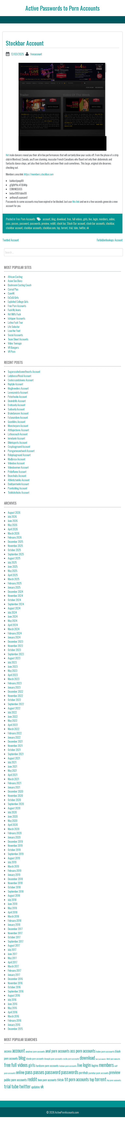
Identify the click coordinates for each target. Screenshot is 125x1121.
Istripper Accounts (16, 318)
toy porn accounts (114, 1080)
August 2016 (14, 995)
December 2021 (15, 741)
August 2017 (14, 945)
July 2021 (12, 762)
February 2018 (14, 921)
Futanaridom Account (18, 417)
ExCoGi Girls (13, 298)
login (95, 219)
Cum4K (11, 293)
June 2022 (13, 716)
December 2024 (15, 592)
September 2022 (16, 704)
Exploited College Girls (18, 302)
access (8, 1051)
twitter (82, 228)
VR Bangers (13, 347)
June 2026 (13, 521)
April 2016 (12, 1012)
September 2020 (16, 804)
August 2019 (14, 858)
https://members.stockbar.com (39, 174)
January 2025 (14, 587)
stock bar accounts (95, 223)
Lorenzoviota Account (18, 392)
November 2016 (15, 983)
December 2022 (15, 691)
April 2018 (12, 912)
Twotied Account (10, 240)
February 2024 (15, 633)
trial (71, 228)
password (24, 223)
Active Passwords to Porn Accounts (62, 8)
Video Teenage (15, 343)
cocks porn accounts (71, 1058)
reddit (53, 223)
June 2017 (12, 954)
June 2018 (12, 904)
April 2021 (12, 775)
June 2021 (12, 766)
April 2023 (13, 675)
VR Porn (11, 352)
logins (94, 1065)
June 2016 (12, 1004)
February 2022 (15, 733)
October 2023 (14, 650)
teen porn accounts (47, 1080)
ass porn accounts (83, 1050)
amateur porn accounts (35, 1051)
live (90, 219)
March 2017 (13, 966)
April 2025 (13, 575)
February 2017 (14, 970)
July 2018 (12, 900)
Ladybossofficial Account (19, 376)
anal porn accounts (57, 1051)
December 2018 (15, 879)
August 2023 (14, 658)
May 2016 (12, 1008)
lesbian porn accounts (67, 1065)
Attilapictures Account (18, 430)
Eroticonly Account (16, 405)
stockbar (110, 223)
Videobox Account (16, 463)
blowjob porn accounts (53, 1058)
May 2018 (12, 908)
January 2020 (14, 837)
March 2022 (13, 729)
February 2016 (14, 1020)
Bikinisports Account (17, 442)
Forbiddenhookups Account (110, 240)
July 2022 (12, 712)
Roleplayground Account (19, 455)
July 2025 (12, 562)
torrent (64, 228)
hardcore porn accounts (47, 1065)
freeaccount (36, 54)
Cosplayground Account (19, 447)
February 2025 (15, 583)
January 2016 (14, 1025)
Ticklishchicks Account (18, 492)
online (112, 219)
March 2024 (13, 629)
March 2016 (13, 1016)
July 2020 (12, 812)
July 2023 (12, 662)
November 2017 (15, 933)
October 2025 (14, 550)
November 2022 (15, 696)
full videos (77, 219)
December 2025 (15, 542)
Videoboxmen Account (18, 467)
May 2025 (12, 571)
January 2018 (14, 925)
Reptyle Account (15, 384)
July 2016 (12, 1000)
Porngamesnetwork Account (21, 451)
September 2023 (16, 654)
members (103, 219)
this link (75, 202)
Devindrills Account (17, 401)
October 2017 (14, 937)
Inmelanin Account (16, 438)
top (58, 228)
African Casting (15, 277)
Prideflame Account (17, 472)
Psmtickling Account (17, 488)
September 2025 (16, 554)
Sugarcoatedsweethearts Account (24, 372)
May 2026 (12, 525)
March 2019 (13, 866)
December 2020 (15, 791)
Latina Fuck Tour (15, 322)
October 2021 (14, 750)
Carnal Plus (13, 289)
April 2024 (13, 625)
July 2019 (12, 862)
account (46, 219)
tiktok (60, 1079)
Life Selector (14, 327)
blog (53, 219)
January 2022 (14, 737)
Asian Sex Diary (15, 281)
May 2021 (12, 770)
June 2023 (13, 667)
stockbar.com (49, 228)
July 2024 (12, 612)
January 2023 (14, 687)
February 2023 (15, 683)
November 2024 (15, 596)
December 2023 (15, 641)
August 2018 (14, 895)
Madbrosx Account (16, 459)
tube (76, 228)
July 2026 (12, 517)
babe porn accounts (105, 1051)
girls (85, 219)
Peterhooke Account (17, 397)
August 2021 (14, 758)
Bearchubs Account (17, 476)
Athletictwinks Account (18, 480)
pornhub (83, 1072)
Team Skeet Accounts (18, 339)
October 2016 (14, 987)
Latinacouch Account (18, 434)
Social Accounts (15, 335)
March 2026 (13, 533)
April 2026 (13, 529)
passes (15, 223)
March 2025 (13, 579)
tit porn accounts (76, 1079)
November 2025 (15, 546)
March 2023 (13, 679)
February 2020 (15, 833)
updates (35, 1086)
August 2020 (14, 808)
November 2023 (15, 646)
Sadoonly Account (16, 409)
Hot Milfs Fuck (14, 314)
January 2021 (14, 787)
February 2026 (15, 537)
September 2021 (16, 754)
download (61, 219)
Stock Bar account (76, 223)
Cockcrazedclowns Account (21, 380)
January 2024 (14, 637)
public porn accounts (15, 1079)
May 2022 (12, 721)
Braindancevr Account (18, 413)
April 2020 (13, 825)
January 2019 (14, 875)
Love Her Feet (14, 331)
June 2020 (13, 816)
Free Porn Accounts (25, 219)
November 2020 (15, 796)
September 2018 (16, 891)
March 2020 (13, 829)
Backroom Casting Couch (19, 285)
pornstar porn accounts (99, 1073)
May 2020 (12, 821)
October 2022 (14, 700)
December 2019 (15, 841)
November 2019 (15, 846)
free (69, 219)
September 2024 (16, 604)
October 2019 (14, 850)
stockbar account (14, 228)
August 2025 (14, 558)
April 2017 (12, 962)
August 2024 (14, 608)
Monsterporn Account (18, 426)
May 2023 (12, 671)
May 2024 (12, 621)
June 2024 (13, 616)
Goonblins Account (16, 422)
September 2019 (16, 854)
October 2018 (14, 887)
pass (8, 223)
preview (45, 223)
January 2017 (14, 975)
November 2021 (15, 746)
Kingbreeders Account (18, 388)
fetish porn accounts (113, 1058)
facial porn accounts (101, 1059)
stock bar (61, 223)
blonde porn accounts (35, 1058)
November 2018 (15, 883)
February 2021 (14, 783)
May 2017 (12, 958)
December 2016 (15, 979)
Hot (7, 155)
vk (88, 228)
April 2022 (13, 725)
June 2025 (13, 566)
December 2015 (15, 1029)
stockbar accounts (33, 228)
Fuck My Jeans (14, 310)
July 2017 (12, 950)
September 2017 (15, 941)
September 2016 (16, 991)
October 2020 (14, 800)
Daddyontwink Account (18, 484)
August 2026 (14, 512)
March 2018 (13, 916)
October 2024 (14, 600)
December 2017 (15, 929)
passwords (35, 223)
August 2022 (14, 708)
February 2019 (14, 871)
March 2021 (13, 779)
